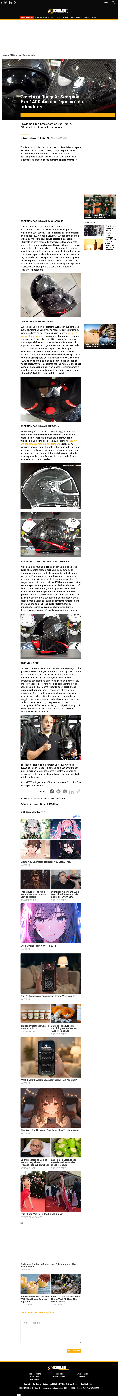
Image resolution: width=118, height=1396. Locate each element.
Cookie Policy (87, 1384)
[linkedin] (44, 138)
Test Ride (59, 1374)
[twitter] (48, 138)
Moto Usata (75, 17)
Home (4, 55)
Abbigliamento (27, 17)
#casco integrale (55, 798)
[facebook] (39, 138)
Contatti (27, 1384)
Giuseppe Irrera (29, 138)
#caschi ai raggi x (31, 798)
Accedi (107, 3)
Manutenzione (55, 17)
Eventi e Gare (82, 1374)
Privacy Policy (72, 1384)
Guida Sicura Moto (42, 17)
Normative (85, 17)
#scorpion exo (29, 804)
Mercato (66, 17)
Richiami (94, 17)
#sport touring (49, 804)
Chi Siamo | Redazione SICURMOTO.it (48, 1384)
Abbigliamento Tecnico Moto (22, 55)
